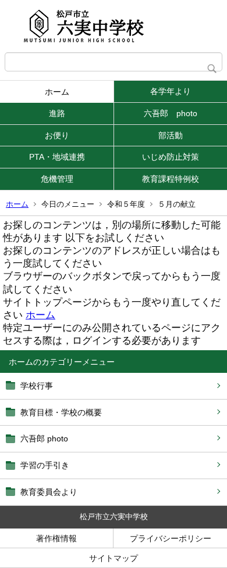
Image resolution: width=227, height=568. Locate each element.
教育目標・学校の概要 (61, 412)
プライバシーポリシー (170, 538)
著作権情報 (56, 538)
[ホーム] (113, 26)
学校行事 (36, 385)
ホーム (57, 91)
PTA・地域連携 (57, 156)
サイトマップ (113, 558)
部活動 (170, 135)
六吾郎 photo (170, 113)
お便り (57, 135)
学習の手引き (44, 465)
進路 (57, 113)
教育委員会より (48, 492)
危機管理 (57, 179)
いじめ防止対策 (170, 156)
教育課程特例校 (170, 179)
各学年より (170, 91)
